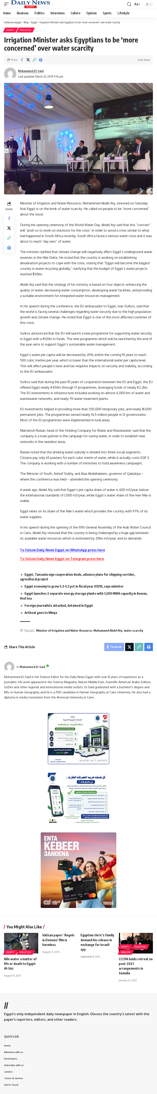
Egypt (11, 30)
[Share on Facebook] (22, 60)
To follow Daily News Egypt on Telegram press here (62, 559)
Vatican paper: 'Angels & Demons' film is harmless (58, 940)
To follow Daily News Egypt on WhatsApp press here (62, 550)
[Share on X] (28, 60)
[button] (7, 4)
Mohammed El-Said (31, 71)
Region (125, 952)
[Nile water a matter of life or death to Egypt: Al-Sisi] (21, 943)
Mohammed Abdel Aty (107, 630)
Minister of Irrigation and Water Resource (64, 630)
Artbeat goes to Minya (41, 613)
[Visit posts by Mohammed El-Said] (9, 667)
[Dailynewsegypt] (30, 4)
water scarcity (133, 630)
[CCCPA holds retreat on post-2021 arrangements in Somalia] (136, 943)
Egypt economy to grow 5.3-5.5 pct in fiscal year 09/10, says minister (74, 586)
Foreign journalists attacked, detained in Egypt (59, 605)
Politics (25, 30)
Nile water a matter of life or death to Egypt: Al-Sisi (20, 963)
